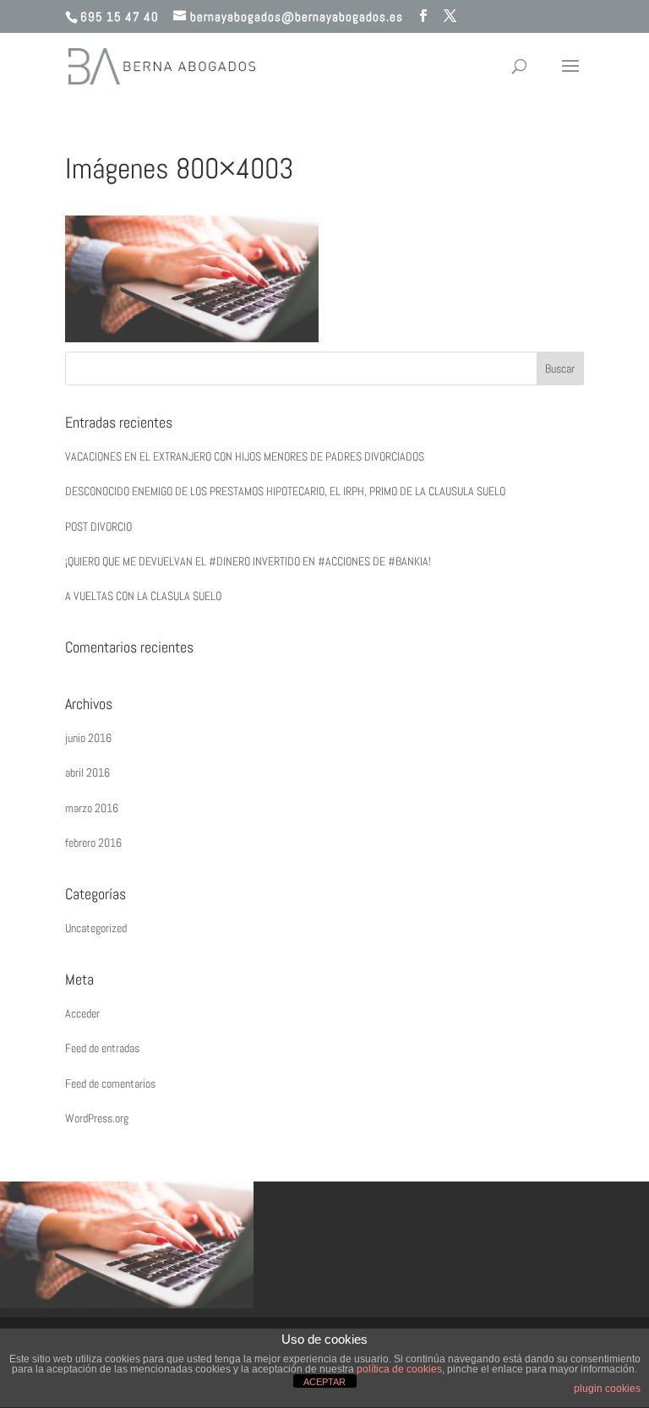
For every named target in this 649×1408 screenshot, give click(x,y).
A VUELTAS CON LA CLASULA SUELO (143, 595)
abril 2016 (87, 772)
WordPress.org (96, 1118)
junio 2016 (88, 737)
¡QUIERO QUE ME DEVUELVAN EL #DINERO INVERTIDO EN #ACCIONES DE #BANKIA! (248, 561)
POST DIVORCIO (98, 526)
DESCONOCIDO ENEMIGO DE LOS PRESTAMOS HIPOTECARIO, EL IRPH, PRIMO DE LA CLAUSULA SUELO (285, 491)
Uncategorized (96, 928)
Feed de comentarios (110, 1083)
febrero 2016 (93, 842)
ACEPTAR (324, 1382)
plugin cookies (607, 1388)
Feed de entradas (102, 1048)
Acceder (82, 1013)
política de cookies (399, 1369)
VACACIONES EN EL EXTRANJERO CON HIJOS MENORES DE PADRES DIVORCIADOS (244, 456)
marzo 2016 (91, 808)
